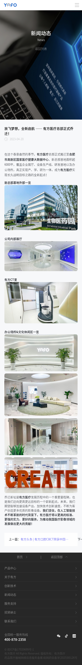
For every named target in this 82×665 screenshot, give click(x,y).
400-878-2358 (15, 639)
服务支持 (10, 603)
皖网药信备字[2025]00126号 (60, 657)
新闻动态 (10, 594)
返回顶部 (57, 557)
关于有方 (10, 577)
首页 (20, 557)
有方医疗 (59, 653)
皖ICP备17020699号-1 (20, 649)
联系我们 (10, 621)
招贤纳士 (10, 612)
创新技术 (10, 585)
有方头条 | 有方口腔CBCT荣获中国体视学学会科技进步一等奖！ (45, 539)
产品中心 (10, 568)
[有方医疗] (10, 2)
